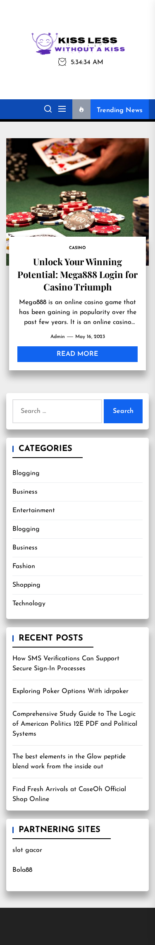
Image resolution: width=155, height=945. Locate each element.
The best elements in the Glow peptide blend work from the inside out (69, 761)
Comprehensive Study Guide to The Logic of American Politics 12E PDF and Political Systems (74, 724)
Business (25, 492)
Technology (28, 603)
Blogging (26, 473)
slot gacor (27, 850)
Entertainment (33, 510)
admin (57, 336)
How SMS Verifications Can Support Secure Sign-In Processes (65, 663)
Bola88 (22, 870)
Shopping (26, 585)
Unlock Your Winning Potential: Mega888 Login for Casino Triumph (77, 274)
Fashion (23, 566)
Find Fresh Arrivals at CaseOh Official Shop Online (69, 794)
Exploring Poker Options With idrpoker (70, 691)
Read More (77, 354)
